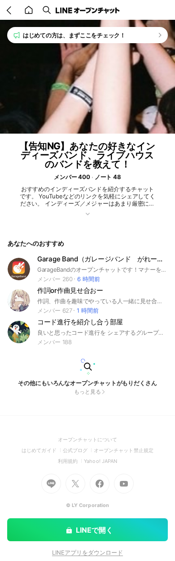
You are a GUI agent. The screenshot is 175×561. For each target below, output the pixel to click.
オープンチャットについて (88, 439)
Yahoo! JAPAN (100, 461)
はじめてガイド (42, 450)
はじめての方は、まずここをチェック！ (74, 35)
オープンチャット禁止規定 (123, 450)
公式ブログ (78, 450)
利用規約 (71, 461)
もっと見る (87, 391)
